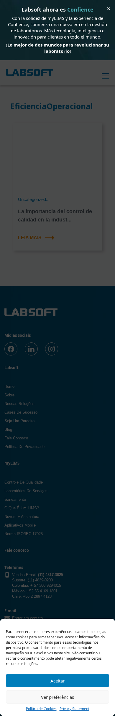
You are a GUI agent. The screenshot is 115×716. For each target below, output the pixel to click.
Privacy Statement (74, 709)
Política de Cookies (41, 709)
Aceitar (57, 681)
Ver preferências (57, 697)
